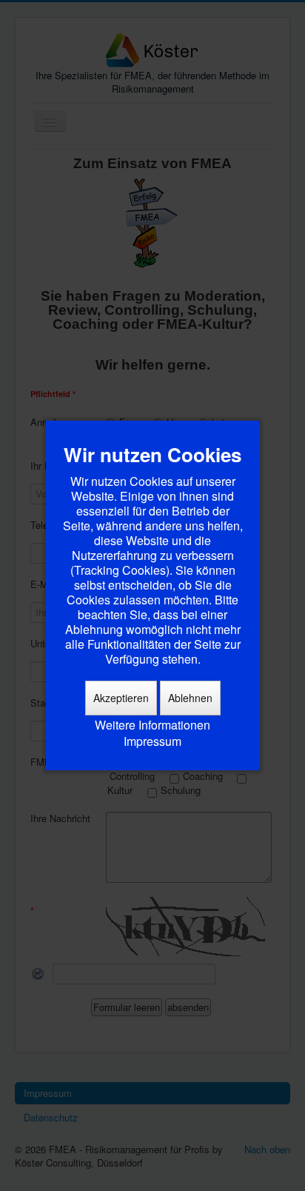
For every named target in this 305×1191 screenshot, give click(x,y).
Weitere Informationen (152, 725)
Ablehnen (190, 697)
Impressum (152, 741)
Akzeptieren (121, 697)
